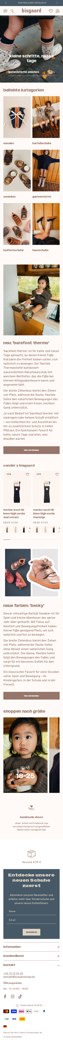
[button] (12, 11)
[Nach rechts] (57, 3)
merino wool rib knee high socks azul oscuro (14, 513)
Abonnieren (31, 932)
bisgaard (17, 1037)
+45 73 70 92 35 (13, 973)
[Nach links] (6, 3)
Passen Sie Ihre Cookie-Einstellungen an (22, 1032)
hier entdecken (31, 450)
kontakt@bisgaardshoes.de (19, 977)
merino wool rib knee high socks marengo (44, 513)
